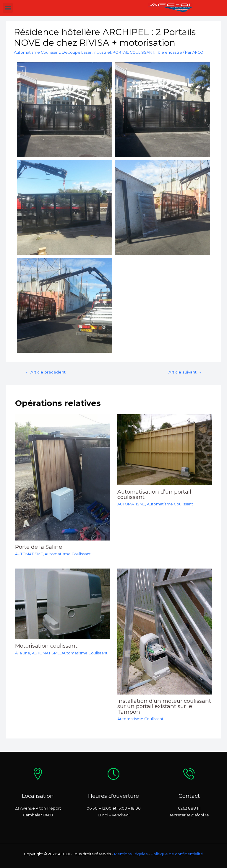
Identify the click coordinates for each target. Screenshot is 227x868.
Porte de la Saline (38, 546)
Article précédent (45, 372)
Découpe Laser (77, 52)
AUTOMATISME (29, 554)
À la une (22, 653)
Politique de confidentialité (177, 854)
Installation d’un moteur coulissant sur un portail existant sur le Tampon (164, 706)
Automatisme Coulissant (37, 52)
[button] (8, 8)
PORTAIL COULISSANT (133, 52)
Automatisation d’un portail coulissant (154, 494)
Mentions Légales (130, 854)
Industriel (102, 52)
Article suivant (185, 372)
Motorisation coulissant (46, 645)
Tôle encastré (169, 52)
